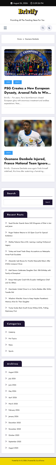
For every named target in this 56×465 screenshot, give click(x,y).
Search (11, 193)
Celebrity (12, 332)
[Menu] (5, 28)
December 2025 (15, 422)
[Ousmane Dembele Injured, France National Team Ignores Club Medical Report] (28, 133)
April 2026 (13, 397)
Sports (17, 82)
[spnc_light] (49, 28)
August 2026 (13, 372)
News (8, 82)
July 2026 (12, 378)
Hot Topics (13, 338)
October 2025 (14, 435)
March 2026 (13, 403)
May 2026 (12, 391)
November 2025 (15, 429)
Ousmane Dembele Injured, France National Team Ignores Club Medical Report (26, 161)
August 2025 (13, 448)
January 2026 (13, 416)
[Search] (43, 28)
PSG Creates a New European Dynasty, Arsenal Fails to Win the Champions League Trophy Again (27, 90)
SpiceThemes (40, 461)
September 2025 (15, 441)
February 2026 (14, 410)
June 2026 (12, 385)
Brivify (21, 461)
